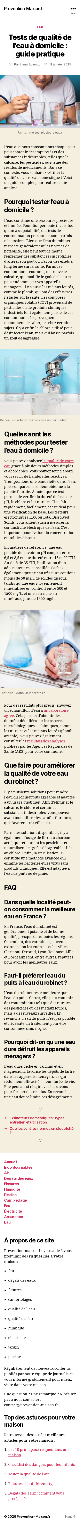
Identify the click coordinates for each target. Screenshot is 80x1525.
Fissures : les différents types (33, 1483)
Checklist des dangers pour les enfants (41, 1464)
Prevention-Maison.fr (24, 9)
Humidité (12, 1189)
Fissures (11, 1183)
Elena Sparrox (30, 64)
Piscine (10, 1194)
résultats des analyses (46, 741)
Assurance (13, 1216)
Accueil (10, 1162)
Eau (40, 27)
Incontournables (18, 1167)
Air (6, 1172)
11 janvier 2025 (60, 64)
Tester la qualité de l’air (28, 1474)
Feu (7, 1205)
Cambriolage (15, 1200)
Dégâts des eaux (18, 1178)
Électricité (13, 1211)
